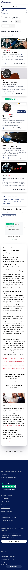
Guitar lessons (5, 498)
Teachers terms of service (7, 559)
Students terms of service (8, 556)
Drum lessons (5, 514)
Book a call (4, 474)
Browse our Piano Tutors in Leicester (13, 358)
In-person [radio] (5, 26)
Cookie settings (5, 564)
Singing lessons (5, 505)
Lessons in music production (9, 517)
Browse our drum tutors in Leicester (13, 368)
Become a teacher (14, 541)
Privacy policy (4, 562)
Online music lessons (7, 520)
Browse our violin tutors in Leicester (13, 361)
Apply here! (6, 442)
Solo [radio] (12, 21)
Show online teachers (9, 216)
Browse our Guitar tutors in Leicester (13, 365)
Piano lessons (5, 502)
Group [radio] (17, 21)
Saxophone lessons (6, 511)
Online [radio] (12, 26)
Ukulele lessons (5, 508)
